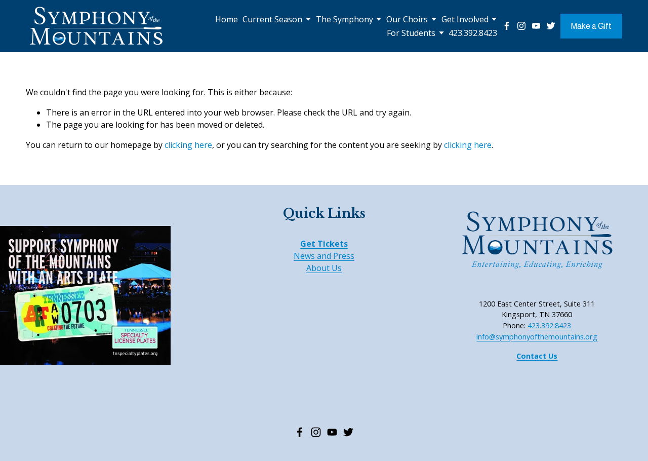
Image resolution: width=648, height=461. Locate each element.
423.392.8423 (473, 33)
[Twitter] (551, 26)
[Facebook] (507, 26)
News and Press (324, 255)
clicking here (188, 144)
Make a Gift (591, 26)
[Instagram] (521, 26)
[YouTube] (536, 26)
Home (226, 19)
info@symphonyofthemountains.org (536, 336)
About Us (324, 268)
